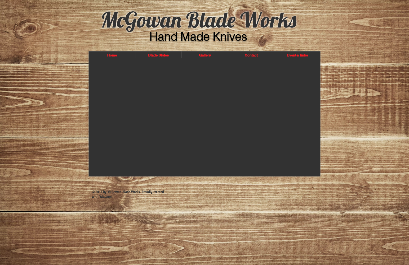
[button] (158, 55)
